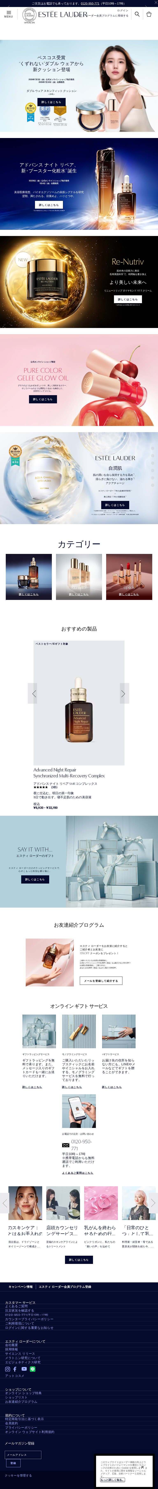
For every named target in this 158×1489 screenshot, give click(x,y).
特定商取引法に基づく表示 (24, 1419)
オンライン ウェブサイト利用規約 (30, 1432)
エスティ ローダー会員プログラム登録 (65, 1286)
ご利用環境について (19, 1323)
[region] (124, 1471)
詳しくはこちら (52, 102)
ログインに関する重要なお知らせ (29, 1328)
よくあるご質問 (16, 1306)
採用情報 (11, 1349)
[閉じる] (142, 1467)
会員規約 (11, 1423)
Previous (8, 7)
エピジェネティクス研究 (23, 1362)
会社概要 (11, 1345)
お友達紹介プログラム (21, 1402)
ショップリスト (16, 1397)
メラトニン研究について (23, 1358)
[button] (33, 693)
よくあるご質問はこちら (77, 1173)
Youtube (24, 1369)
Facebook (16, 1369)
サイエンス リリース (20, 1354)
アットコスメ (14, 1376)
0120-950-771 (90, 3)
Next (146, 7)
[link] (79, 703)
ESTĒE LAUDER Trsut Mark (29, 15)
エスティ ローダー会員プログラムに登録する (101, 15)
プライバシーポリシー (21, 1428)
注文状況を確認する (19, 1310)
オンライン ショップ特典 (23, 1393)
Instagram (7, 1369)
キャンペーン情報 (21, 1286)
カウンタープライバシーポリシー (29, 1319)
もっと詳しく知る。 (113, 1479)
